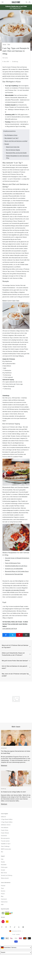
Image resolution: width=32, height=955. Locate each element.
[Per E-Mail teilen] (26, 635)
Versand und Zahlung (6, 875)
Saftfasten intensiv (6, 824)
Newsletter (3, 864)
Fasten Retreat (5, 833)
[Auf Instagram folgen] (6, 927)
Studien (3, 862)
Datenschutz (4, 901)
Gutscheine (4, 835)
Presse (3, 893)
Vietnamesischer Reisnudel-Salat (14, 574)
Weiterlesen (4, 765)
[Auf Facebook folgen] (2, 927)
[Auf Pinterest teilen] (19, 635)
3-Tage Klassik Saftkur (7, 819)
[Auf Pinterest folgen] (10, 927)
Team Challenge (5, 846)
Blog (9, 44)
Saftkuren (3, 816)
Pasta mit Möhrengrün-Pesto (12, 563)
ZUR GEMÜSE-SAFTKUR (9, 628)
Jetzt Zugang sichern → (16, 8)
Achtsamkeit (4, 748)
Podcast (3, 885)
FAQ (2, 859)
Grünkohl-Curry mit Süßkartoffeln (14, 568)
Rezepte (6, 144)
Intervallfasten (4, 827)
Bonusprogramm (5, 838)
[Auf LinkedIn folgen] (19, 927)
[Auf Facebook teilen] (5, 635)
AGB (2, 904)
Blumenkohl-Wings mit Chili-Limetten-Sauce (17, 571)
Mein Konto (4, 872)
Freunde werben (5, 841)
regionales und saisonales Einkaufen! (15, 590)
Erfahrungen (4, 867)
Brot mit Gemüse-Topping (13, 150)
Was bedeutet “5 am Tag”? (11, 138)
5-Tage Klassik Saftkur (7, 822)
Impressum (4, 899)
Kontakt (3, 870)
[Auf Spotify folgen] (23, 927)
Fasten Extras (4, 830)
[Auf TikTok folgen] (14, 927)
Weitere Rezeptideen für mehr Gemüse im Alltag (17, 157)
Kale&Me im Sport (5, 843)
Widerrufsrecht (5, 878)
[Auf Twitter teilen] (12, 635)
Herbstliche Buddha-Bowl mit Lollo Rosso (16, 566)
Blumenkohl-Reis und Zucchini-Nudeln (16, 152)
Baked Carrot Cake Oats (12, 147)
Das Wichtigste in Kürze (10, 135)
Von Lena (5, 57)
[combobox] (16, 947)
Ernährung (15, 61)
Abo (2, 851)
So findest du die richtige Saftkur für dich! (13, 792)
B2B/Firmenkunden (6, 849)
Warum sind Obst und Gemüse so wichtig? (15, 141)
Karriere (3, 891)
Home (4, 44)
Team (2, 888)
